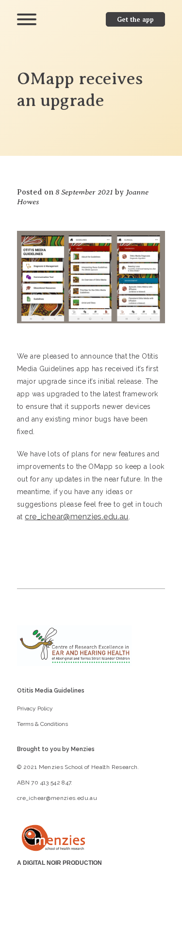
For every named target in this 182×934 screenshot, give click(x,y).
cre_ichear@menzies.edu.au (77, 516)
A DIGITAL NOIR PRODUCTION (59, 862)
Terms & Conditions (42, 724)
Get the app (135, 19)
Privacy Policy (35, 708)
